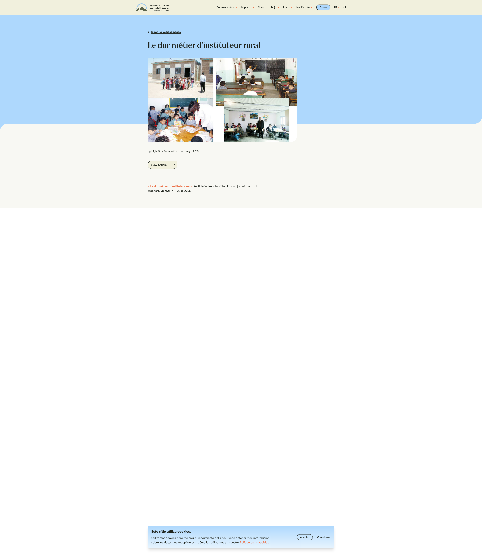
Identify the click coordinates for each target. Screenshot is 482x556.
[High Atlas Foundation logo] (152, 7)
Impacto (246, 7)
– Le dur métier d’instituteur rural (170, 186)
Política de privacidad (254, 542)
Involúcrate (303, 7)
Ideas (286, 7)
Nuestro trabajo (267, 7)
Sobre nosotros (225, 7)
